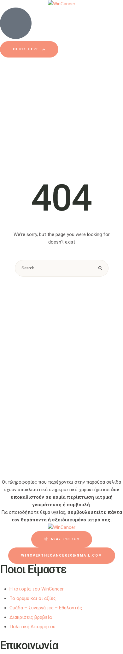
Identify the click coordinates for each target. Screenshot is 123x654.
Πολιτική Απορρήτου (32, 626)
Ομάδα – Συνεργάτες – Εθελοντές (45, 608)
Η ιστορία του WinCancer (36, 589)
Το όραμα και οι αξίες (32, 598)
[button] (29, 49)
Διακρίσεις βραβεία (30, 617)
